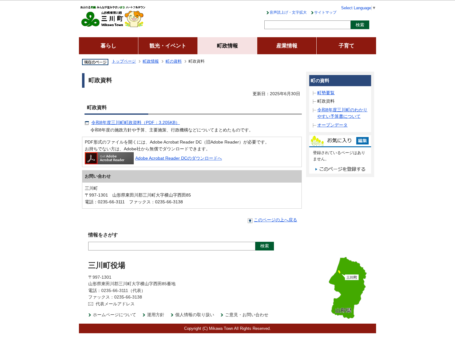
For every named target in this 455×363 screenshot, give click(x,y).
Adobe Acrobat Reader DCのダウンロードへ (178, 158)
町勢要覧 (326, 92)
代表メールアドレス (115, 303)
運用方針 (155, 314)
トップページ (124, 61)
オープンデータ (332, 124)
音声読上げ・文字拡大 (288, 12)
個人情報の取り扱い (194, 314)
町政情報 (151, 61)
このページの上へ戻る (275, 220)
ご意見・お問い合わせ (246, 314)
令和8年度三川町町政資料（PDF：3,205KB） (135, 122)
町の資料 (174, 61)
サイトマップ (325, 12)
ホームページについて (114, 314)
